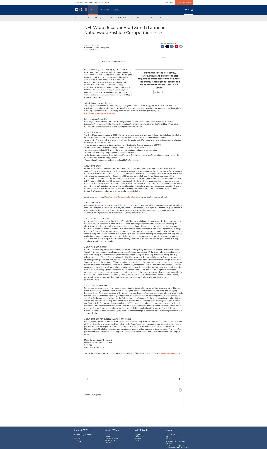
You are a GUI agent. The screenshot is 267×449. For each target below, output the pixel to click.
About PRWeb (109, 435)
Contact (117, 10)
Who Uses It (99, 2)
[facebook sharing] (162, 47)
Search (187, 10)
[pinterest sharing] (176, 47)
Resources (104, 10)
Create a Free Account (184, 2)
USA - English (158, 33)
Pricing (107, 2)
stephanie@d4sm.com (170, 355)
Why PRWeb (79, 2)
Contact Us (77, 439)
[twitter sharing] (167, 47)
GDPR (172, 2)
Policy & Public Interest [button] (140, 18)
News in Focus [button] (80, 18)
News (93, 10)
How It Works (89, 2)
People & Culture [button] (157, 18)
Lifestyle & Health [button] (123, 18)
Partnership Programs (111, 438)
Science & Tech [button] (109, 18)
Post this (160, 94)
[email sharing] (181, 47)
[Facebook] (77, 441)
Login (166, 2)
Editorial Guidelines (110, 440)
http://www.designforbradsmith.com (100, 115)
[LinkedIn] (80, 441)
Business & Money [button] (94, 18)
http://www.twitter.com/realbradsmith (121, 199)
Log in (167, 436)
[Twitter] (75, 441)
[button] (133, 58)
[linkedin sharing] (172, 47)
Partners (107, 436)
